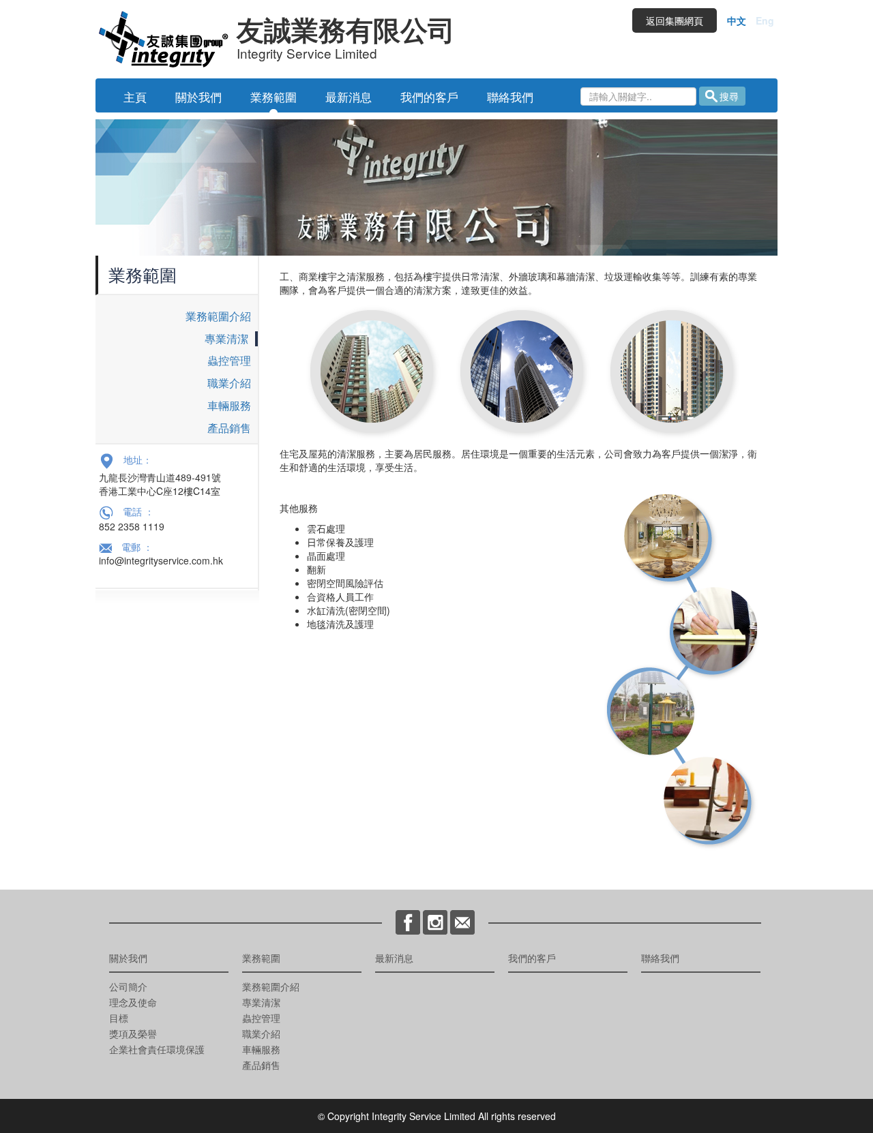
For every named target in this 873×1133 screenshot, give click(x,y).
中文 (736, 20)
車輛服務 (229, 405)
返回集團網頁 (674, 20)
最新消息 (348, 96)
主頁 (135, 96)
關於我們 (198, 96)
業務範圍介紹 (218, 316)
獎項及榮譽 (133, 1033)
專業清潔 (226, 338)
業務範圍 (273, 96)
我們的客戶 (429, 96)
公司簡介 (128, 986)
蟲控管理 (229, 360)
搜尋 (729, 96)
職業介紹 (229, 383)
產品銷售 (229, 428)
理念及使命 (133, 1002)
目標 (118, 1018)
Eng (765, 20)
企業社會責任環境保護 (157, 1049)
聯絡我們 (510, 96)
